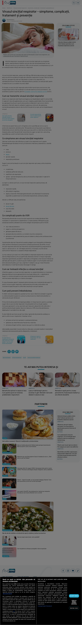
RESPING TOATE (74, 608)
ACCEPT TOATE (74, 596)
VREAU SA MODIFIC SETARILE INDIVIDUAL (74, 602)
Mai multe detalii (7, 594)
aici (14, 611)
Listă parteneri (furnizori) (45, 606)
